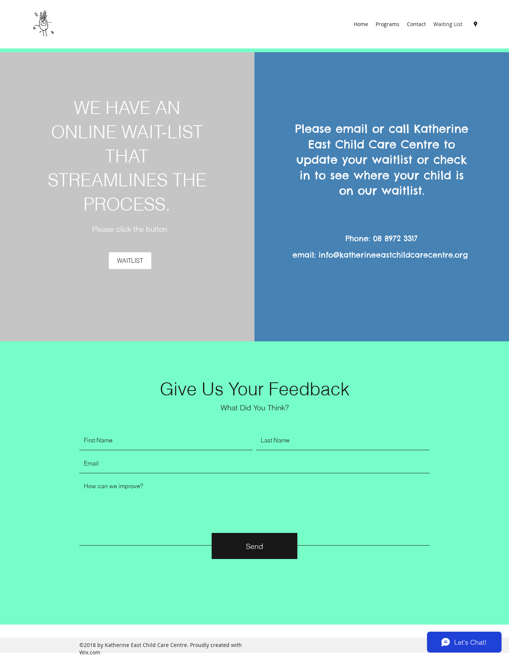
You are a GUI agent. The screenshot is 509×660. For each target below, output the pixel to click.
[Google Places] (475, 24)
